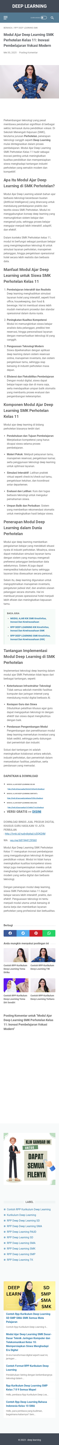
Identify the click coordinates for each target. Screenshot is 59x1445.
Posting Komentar (28, 52)
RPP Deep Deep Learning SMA (24, 1226)
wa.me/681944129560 (23, 840)
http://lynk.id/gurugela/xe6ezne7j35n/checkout (25, 798)
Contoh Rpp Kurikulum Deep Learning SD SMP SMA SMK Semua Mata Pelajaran (28, 1317)
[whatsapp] (48, 933)
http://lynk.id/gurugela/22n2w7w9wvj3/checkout (26, 789)
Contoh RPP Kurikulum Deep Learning (29, 1209)
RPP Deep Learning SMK (21, 1248)
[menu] (7, 18)
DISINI (36, 812)
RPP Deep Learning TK (20, 1259)
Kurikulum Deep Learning (21, 1215)
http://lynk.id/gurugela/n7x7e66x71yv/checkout (26, 807)
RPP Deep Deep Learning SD (23, 1220)
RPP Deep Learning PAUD (21, 1231)
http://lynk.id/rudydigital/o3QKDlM (25, 833)
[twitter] (23, 933)
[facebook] (10, 933)
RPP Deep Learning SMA (21, 1243)
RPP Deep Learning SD (20, 1237)
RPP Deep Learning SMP (21, 1254)
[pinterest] (36, 933)
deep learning (29, 6)
